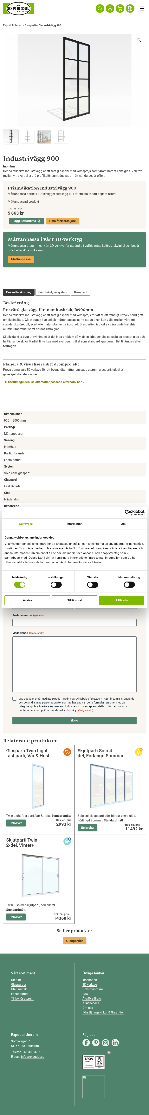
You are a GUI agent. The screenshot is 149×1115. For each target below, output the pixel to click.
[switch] (56, 585)
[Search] (100, 8)
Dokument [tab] (80, 292)
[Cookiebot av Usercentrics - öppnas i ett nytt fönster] (128, 513)
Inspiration (89, 980)
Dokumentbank (92, 989)
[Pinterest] (96, 1042)
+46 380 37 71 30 (34, 1052)
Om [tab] (123, 523)
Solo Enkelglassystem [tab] (52, 292)
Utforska (16, 823)
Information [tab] (74, 523)
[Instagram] (105, 1042)
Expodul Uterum (12, 25)
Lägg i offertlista (24, 221)
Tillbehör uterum (22, 998)
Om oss (87, 1008)
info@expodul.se (32, 1057)
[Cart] (120, 8)
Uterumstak (19, 989)
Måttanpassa (21, 259)
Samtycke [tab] (26, 523)
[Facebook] (86, 1042)
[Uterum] (18, 9)
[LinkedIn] (115, 1042)
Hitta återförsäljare (62, 221)
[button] (139, 40)
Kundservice (90, 1003)
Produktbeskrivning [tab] (18, 292)
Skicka (75, 720)
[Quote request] (130, 8)
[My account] (110, 8)
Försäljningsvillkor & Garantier (103, 1012)
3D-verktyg (89, 984)
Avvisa (27, 600)
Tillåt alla (122, 600)
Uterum (16, 980)
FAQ (85, 994)
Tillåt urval (75, 600)
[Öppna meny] (142, 8)
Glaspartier (31, 25)
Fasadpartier (19, 994)
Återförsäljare (91, 998)
